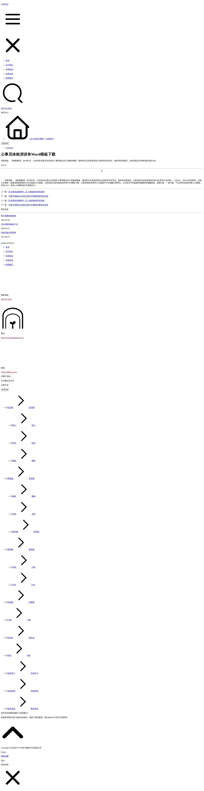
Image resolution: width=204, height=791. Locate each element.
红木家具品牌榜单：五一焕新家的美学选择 (26, 192)
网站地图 (4, 756)
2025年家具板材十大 (9, 224)
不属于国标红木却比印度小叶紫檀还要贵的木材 (28, 196)
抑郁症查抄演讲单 (8, 233)
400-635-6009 (6, 108)
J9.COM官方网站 (37, 139)
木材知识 (49, 139)
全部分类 (5, 143)
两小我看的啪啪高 (8, 216)
